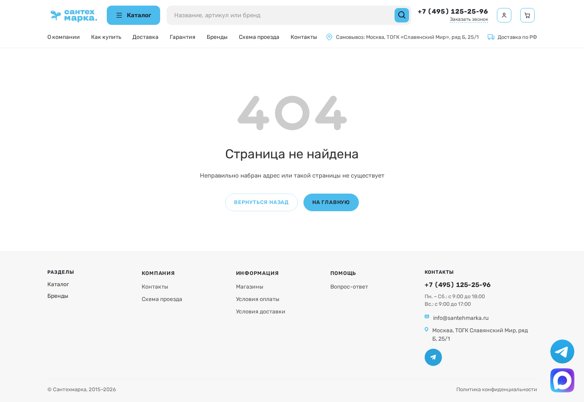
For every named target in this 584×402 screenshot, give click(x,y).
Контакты (304, 37)
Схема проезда (259, 37)
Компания (158, 273)
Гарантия (182, 37)
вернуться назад (261, 202)
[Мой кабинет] (504, 15)
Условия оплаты (257, 299)
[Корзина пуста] (527, 15)
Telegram (433, 357)
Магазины (249, 286)
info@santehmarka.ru (460, 318)
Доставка (145, 37)
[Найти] (402, 15)
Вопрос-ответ (349, 286)
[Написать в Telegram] (562, 351)
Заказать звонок (469, 19)
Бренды (217, 37)
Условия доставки (260, 311)
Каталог (58, 284)
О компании (63, 37)
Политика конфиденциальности (496, 389)
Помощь (343, 273)
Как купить (106, 37)
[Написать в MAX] (562, 380)
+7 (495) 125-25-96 (453, 11)
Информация (257, 273)
